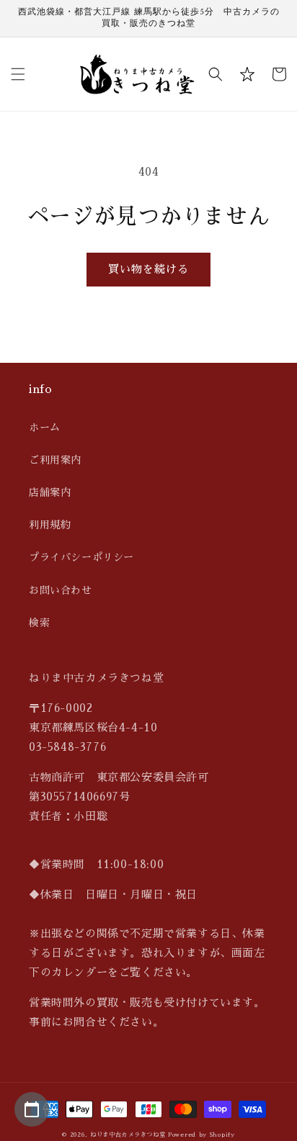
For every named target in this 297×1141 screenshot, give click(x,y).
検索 (39, 623)
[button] (18, 74)
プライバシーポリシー (81, 557)
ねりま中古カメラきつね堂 (127, 1134)
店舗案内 (50, 492)
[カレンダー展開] (31, 1109)
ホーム (45, 428)
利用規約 (50, 525)
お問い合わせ (60, 590)
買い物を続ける (148, 268)
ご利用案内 (55, 460)
